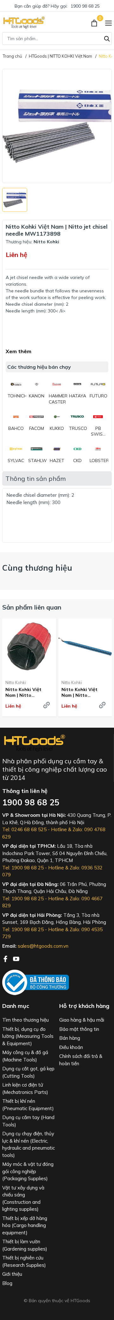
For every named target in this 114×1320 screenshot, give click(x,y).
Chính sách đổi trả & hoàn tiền (80, 1060)
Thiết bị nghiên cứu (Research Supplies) (24, 1261)
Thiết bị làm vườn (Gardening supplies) (24, 1245)
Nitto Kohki (15, 682)
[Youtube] (16, 958)
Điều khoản (71, 1047)
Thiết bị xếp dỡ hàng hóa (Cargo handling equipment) (24, 1225)
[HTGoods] (23, 22)
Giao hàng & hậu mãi (81, 1020)
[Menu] (108, 22)
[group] (57, 126)
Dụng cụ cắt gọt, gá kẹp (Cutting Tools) (28, 1072)
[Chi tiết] (46, 705)
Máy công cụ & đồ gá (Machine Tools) (25, 1056)
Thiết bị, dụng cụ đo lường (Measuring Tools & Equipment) (28, 1036)
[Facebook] (6, 958)
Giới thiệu (12, 1274)
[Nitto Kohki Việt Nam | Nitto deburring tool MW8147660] (85, 646)
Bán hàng (69, 1038)
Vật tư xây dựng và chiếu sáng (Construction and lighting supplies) (23, 1198)
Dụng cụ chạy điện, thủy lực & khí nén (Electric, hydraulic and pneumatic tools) (28, 1144)
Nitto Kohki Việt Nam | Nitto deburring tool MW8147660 (79, 692)
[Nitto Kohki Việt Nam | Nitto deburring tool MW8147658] (29, 646)
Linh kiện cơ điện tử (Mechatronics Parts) (25, 1088)
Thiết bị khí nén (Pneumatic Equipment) (28, 1104)
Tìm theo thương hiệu (25, 1020)
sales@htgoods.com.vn (43, 946)
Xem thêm (18, 351)
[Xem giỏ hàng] (95, 22)
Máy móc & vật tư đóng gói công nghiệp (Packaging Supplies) (28, 1171)
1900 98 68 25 (85, 6)
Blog (7, 1283)
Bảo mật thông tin (79, 1029)
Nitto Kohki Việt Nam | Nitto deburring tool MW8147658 (23, 692)
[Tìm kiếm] (107, 38)
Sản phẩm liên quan (31, 607)
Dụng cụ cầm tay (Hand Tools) (28, 1121)
